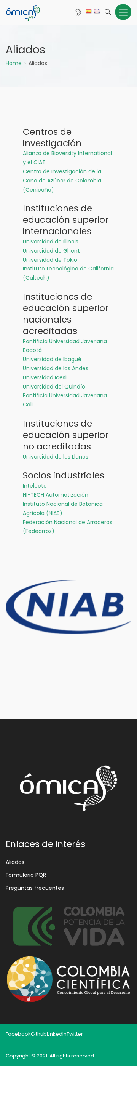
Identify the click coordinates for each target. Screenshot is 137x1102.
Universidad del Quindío (54, 386)
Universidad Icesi (45, 377)
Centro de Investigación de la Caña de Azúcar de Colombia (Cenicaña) (62, 181)
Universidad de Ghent (51, 250)
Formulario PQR (26, 875)
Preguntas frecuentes (35, 888)
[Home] (23, 12)
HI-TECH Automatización (55, 495)
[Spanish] (89, 13)
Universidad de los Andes (55, 368)
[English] (97, 13)
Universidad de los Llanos (55, 457)
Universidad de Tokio (50, 260)
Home (14, 63)
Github (39, 1034)
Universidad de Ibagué (52, 359)
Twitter (75, 1034)
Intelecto (35, 485)
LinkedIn (57, 1034)
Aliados (15, 862)
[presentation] (14, 642)
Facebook (18, 1034)
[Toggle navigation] (123, 12)
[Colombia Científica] (68, 979)
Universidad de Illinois (50, 241)
